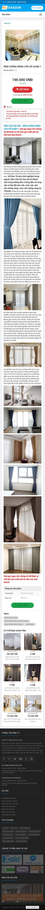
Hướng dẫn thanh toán (9, 798)
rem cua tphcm (24, 828)
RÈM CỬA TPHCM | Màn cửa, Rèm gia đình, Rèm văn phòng (12, 720)
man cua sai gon (34, 831)
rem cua (5, 828)
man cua (14, 828)
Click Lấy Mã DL (32, 907)
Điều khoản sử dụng (8, 812)
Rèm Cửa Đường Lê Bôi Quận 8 (33, 720)
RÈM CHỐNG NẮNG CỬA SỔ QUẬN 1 (17, 621)
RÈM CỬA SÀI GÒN (11, 618)
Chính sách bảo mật (8, 809)
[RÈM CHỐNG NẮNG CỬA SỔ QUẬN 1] (22, 45)
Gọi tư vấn (22, 101)
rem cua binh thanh (22, 838)
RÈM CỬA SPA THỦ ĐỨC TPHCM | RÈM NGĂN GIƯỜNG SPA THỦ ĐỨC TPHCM (12, 658)
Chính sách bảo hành (8, 806)
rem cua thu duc (8, 841)
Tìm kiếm (38, 8)
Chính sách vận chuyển (9, 801)
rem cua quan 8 (8, 838)
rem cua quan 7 (21, 835)
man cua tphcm (21, 831)
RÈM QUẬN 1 (30, 624)
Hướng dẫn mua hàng (9, 815)
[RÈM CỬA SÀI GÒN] (11, 8)
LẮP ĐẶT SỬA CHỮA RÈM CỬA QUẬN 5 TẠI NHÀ (33, 658)
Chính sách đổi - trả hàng (10, 804)
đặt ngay (24, 89)
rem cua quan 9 (34, 835)
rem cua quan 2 (8, 835)
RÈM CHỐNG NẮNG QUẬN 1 (14, 624)
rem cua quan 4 (21, 841)
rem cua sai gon (8, 831)
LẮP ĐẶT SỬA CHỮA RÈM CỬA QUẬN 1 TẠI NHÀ (33, 689)
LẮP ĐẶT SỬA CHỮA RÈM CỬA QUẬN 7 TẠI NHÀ (12, 689)
